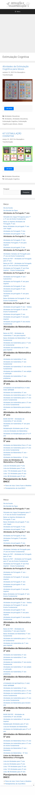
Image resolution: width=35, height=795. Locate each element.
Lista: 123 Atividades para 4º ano (14, 473)
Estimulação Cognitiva (10, 121)
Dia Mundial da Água (10, 210)
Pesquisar (26, 192)
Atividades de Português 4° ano (14, 286)
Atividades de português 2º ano (14, 247)
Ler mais (9, 108)
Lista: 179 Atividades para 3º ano (14, 471)
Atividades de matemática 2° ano (14, 359)
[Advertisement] (17, 32)
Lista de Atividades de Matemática (15, 431)
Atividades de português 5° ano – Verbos (17, 307)
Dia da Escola (8, 208)
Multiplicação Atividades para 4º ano (15, 428)
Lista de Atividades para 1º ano (14, 466)
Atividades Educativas (12, 116)
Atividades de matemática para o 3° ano (17, 395)
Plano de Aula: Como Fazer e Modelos (18, 485)
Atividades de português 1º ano (14, 234)
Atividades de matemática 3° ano (14, 392)
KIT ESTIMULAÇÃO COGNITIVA (12, 134)
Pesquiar (6, 189)
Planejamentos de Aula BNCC (15, 488)
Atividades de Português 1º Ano (14, 231)
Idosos (20, 124)
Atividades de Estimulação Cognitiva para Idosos (16, 67)
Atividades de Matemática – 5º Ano (15, 457)
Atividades (8, 119)
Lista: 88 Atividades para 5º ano (14, 476)
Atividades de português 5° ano (14, 314)
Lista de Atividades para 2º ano (14, 468)
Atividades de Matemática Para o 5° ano (17, 445)
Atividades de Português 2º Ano (14, 240)
